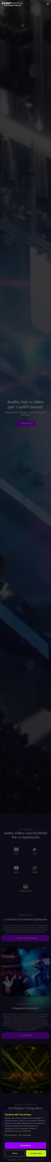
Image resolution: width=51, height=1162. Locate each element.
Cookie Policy (26, 1135)
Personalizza (25, 1145)
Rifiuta (15, 1153)
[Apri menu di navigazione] (47, 4)
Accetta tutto (36, 1153)
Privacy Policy (12, 1135)
